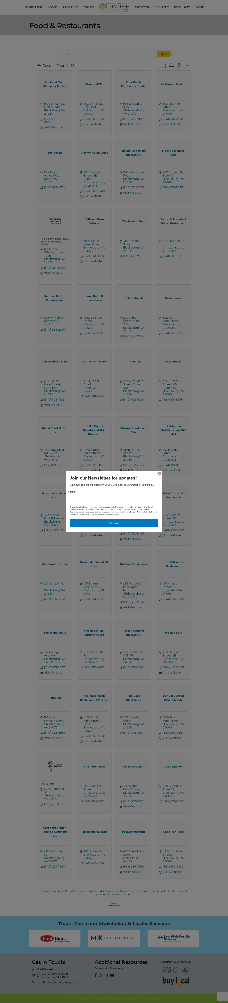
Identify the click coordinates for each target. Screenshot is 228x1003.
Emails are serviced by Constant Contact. (105, 514)
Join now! (114, 523)
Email (73, 491)
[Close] (159, 473)
